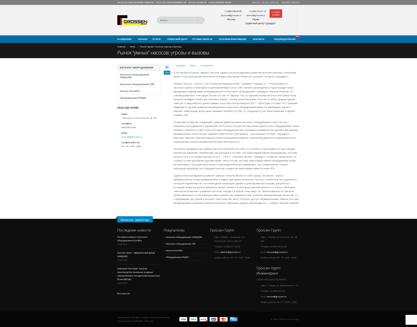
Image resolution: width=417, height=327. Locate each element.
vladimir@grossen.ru (230, 252)
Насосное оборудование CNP (171, 2)
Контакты (258, 39)
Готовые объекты (202, 39)
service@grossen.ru (255, 15)
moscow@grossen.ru (231, 15)
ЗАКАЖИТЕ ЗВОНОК (290, 2)
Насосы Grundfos (197, 2)
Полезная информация (232, 39)
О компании (124, 39)
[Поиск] (202, 20)
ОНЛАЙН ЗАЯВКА (276, 13)
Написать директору (135, 219)
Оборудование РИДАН (219, 2)
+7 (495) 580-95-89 (233, 11)
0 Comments (207, 65)
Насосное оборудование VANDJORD (135, 2)
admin (182, 65)
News (193, 65)
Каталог (143, 39)
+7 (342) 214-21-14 (257, 11)
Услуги (156, 39)
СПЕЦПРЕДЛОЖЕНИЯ (286, 38)
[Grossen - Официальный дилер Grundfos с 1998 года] (132, 20)
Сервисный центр (177, 39)
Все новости (123, 293)
